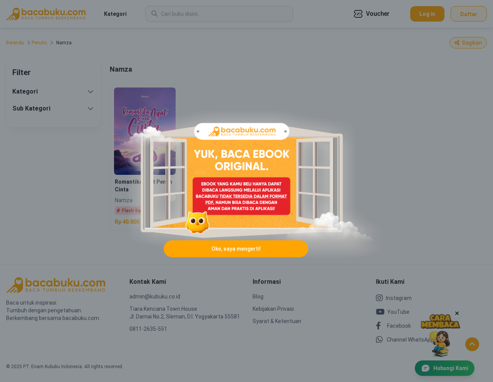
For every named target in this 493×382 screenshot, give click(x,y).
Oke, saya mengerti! (236, 249)
